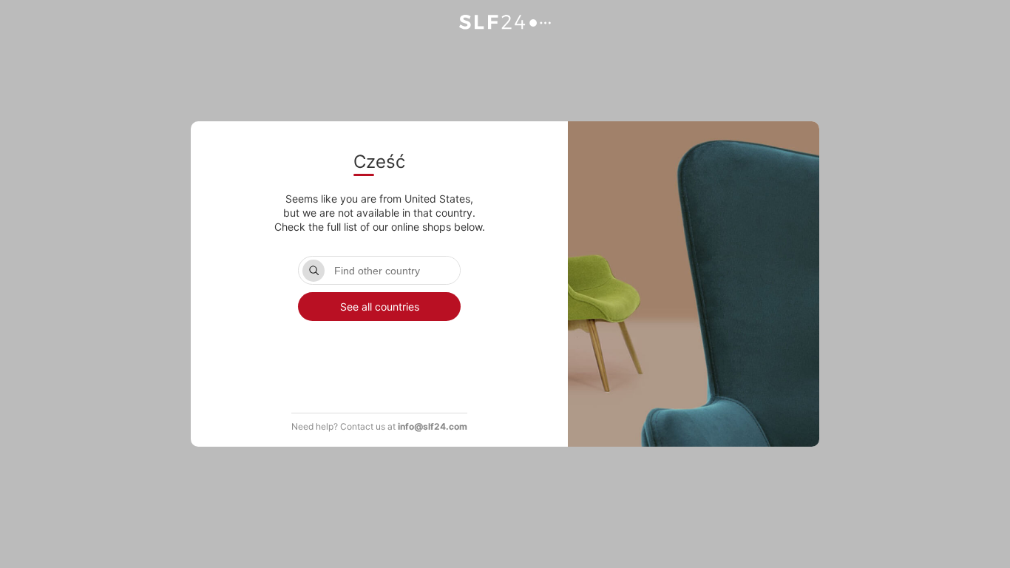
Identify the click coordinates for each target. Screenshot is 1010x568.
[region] (379, 357)
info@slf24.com (432, 426)
